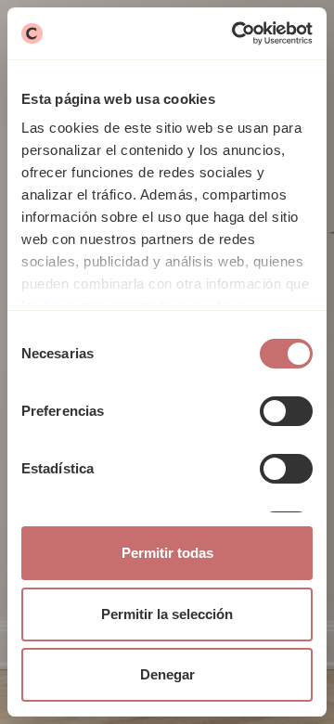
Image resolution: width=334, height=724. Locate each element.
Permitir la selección (167, 614)
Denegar (167, 674)
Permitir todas (167, 553)
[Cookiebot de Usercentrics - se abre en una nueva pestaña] (236, 33)
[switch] (286, 411)
